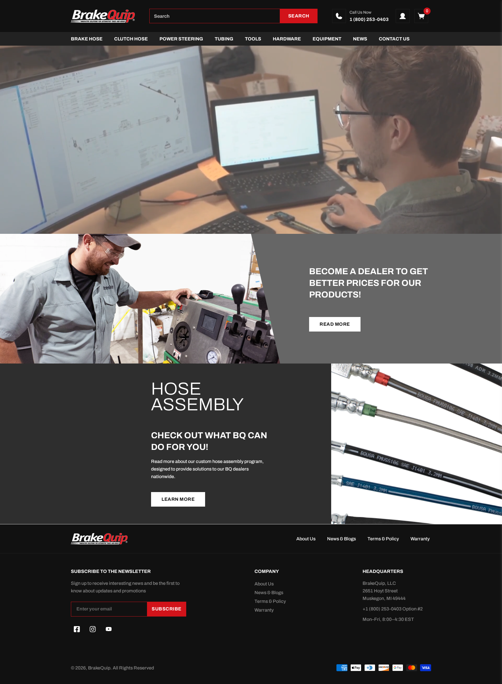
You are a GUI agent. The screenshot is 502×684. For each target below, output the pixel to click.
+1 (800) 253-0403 (382, 608)
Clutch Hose (131, 38)
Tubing (224, 38)
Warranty (420, 538)
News (360, 38)
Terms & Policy (383, 538)
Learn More (178, 499)
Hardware (287, 38)
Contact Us (394, 38)
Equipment (327, 38)
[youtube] (108, 629)
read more (335, 324)
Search (298, 15)
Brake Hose (87, 38)
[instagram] (92, 629)
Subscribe (167, 608)
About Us (305, 538)
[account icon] (403, 16)
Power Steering (181, 38)
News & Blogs (341, 538)
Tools (253, 38)
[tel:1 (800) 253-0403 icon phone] (339, 16)
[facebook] (77, 629)
